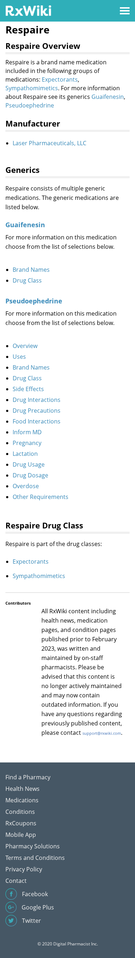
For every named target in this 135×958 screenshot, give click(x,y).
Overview (25, 346)
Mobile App (20, 835)
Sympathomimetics (31, 88)
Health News (22, 789)
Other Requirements (40, 497)
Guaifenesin (107, 97)
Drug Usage (29, 464)
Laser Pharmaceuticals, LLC (49, 143)
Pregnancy (27, 443)
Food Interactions (36, 421)
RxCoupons (20, 823)
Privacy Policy (23, 869)
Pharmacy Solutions (32, 846)
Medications (22, 800)
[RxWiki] (28, 10)
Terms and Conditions (35, 858)
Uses (19, 357)
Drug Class (27, 280)
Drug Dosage (30, 475)
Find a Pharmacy (27, 777)
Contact (16, 881)
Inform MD (27, 432)
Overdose (26, 486)
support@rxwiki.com (101, 733)
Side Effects (28, 389)
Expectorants (60, 79)
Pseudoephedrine (29, 105)
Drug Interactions (36, 400)
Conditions (20, 812)
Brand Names (31, 270)
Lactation (25, 454)
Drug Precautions (36, 410)
